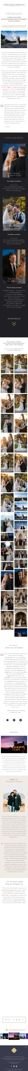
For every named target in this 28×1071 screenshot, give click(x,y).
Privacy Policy (17, 1070)
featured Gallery (21, 25)
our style (17, 26)
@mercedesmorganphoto (17, 1030)
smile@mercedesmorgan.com (11, 890)
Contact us (4, 85)
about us (12, 26)
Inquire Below (14, 318)
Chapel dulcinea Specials (8, 25)
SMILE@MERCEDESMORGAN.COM (14, 1062)
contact (23, 26)
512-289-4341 (9, 891)
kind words (5, 26)
